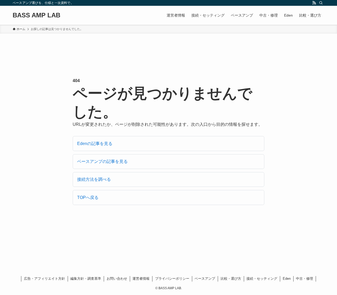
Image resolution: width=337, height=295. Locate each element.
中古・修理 (304, 279)
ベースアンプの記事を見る (102, 161)
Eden (287, 279)
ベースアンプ (205, 279)
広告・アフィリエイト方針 (44, 279)
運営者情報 (141, 279)
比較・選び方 (231, 279)
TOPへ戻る (87, 197)
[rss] (314, 3)
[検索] (321, 3)
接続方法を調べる (94, 179)
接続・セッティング (261, 279)
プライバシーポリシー (172, 279)
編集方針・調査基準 (85, 279)
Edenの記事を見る (94, 143)
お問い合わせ (117, 279)
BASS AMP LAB (36, 15)
